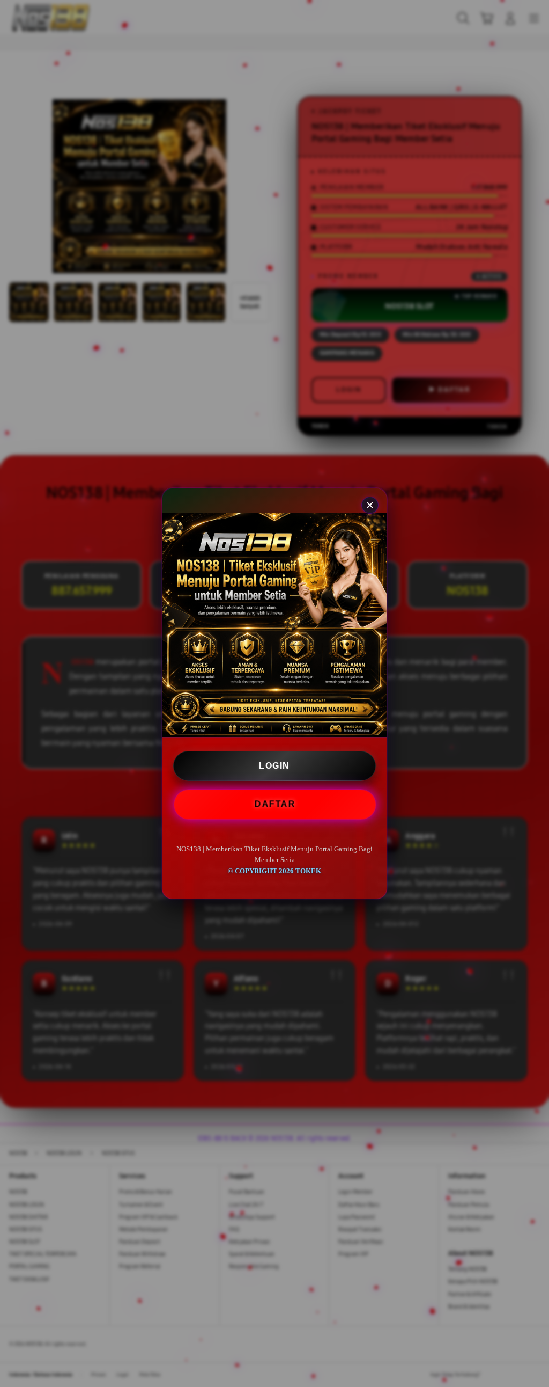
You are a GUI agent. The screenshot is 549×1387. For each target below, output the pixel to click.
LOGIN (274, 765)
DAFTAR (275, 804)
